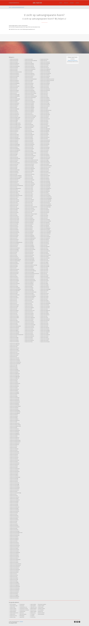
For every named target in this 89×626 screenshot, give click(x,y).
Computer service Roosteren (44, 142)
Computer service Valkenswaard (45, 303)
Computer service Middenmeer (29, 239)
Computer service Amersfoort (14, 73)
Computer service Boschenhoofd (15, 158)
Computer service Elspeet (14, 266)
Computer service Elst (13, 267)
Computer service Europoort (14, 279)
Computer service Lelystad (29, 186)
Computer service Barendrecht (14, 103)
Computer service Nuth (28, 303)
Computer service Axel (13, 93)
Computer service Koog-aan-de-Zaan (30, 152)
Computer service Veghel (44, 311)
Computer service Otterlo (44, 66)
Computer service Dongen (14, 236)
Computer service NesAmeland (29, 269)
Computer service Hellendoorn (29, 73)
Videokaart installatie (41, 608)
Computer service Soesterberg (45, 219)
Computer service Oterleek (44, 64)
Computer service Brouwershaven (15, 178)
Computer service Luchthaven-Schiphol (31, 213)
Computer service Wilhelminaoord (15, 441)
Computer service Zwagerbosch (14, 585)
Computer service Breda (13, 168)
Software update (40, 607)
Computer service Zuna (13, 573)
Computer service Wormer (14, 481)
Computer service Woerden (14, 472)
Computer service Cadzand (14, 192)
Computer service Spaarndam (45, 222)
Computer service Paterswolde (45, 90)
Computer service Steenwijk (44, 243)
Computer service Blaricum (14, 141)
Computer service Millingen (29, 242)
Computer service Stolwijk (44, 249)
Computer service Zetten (13, 528)
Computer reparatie (13, 611)
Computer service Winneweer (14, 451)
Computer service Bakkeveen (14, 100)
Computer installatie (13, 608)
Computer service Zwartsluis (14, 592)
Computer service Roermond (44, 137)
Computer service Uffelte (44, 283)
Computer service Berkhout (14, 130)
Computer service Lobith (28, 202)
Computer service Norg (28, 300)
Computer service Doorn (13, 238)
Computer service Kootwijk (29, 154)
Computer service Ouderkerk (44, 77)
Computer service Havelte (29, 59)
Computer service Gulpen (14, 320)
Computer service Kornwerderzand (30, 155)
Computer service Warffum (14, 382)
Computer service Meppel (29, 233)
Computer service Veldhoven (44, 314)
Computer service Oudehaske (45, 74)
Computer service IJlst (28, 123)
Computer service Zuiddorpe (14, 555)
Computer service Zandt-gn (14, 515)
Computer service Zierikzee (14, 536)
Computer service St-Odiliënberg (45, 232)
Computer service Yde (13, 494)
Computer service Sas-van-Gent (45, 157)
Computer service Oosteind (29, 320)
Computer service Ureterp (44, 290)
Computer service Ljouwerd (29, 201)
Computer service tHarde (44, 269)
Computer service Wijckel (14, 417)
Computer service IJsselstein (29, 127)
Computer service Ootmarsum (29, 330)
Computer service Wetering (14, 409)
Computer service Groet (13, 313)
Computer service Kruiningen (29, 165)
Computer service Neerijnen (29, 267)
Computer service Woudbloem (14, 485)
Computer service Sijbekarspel (45, 191)
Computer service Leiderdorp (29, 182)
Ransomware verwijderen (42, 604)
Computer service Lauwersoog (29, 174)
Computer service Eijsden (14, 262)
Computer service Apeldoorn (14, 80)
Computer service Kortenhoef (29, 157)
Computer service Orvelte (44, 59)
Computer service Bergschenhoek (15, 125)
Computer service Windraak (14, 448)
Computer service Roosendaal (45, 141)
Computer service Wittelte (14, 465)
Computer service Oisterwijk (29, 313)
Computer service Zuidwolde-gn (15, 569)
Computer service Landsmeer (29, 171)
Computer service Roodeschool (45, 140)
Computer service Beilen (13, 110)
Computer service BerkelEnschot (15, 128)
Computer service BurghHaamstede (15, 188)
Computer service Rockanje (44, 134)
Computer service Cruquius (14, 205)
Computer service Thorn (44, 272)
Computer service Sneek (44, 216)
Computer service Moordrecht (29, 255)
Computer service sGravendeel (45, 181)
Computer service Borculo (14, 152)
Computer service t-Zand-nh (44, 260)
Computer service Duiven (14, 246)
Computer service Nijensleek (29, 284)
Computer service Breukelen (14, 172)
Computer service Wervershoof (14, 400)
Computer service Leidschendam (30, 184)
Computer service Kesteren (29, 141)
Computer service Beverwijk (14, 137)
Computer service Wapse (13, 380)
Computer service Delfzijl (13, 215)
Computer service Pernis (44, 93)
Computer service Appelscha (14, 81)
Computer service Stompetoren (45, 250)
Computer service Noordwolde (29, 297)
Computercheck (22, 604)
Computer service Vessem (44, 324)
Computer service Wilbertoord (14, 437)
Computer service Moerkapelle (29, 246)
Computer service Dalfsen (14, 209)
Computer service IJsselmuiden (29, 125)
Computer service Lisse (28, 198)
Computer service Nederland (29, 266)
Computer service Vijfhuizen (44, 327)
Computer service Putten (44, 107)
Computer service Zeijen (13, 521)
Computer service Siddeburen (45, 189)
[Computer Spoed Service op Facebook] (75, 622)
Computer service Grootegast (14, 317)
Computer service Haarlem (14, 324)
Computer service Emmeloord (14, 269)
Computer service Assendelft (14, 90)
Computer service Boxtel (13, 165)
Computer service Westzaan (14, 407)
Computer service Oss (43, 60)
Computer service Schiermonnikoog (45, 165)
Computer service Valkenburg (45, 301)
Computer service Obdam (29, 304)
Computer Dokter (12, 607)
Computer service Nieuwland (29, 277)
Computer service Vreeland (14, 355)
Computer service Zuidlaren (14, 562)
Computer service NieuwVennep (30, 279)
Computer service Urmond (44, 293)
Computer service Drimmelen (14, 243)
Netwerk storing (32, 612)
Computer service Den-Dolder (14, 218)
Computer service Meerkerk (29, 232)
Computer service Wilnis (13, 445)
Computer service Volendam (14, 345)
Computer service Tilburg (44, 274)
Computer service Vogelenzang (14, 343)
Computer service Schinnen (44, 168)
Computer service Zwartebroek (14, 589)
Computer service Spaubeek (44, 225)
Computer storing (12, 617)
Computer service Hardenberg (14, 331)
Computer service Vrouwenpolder (15, 363)
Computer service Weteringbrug (15, 410)
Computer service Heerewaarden (30, 67)
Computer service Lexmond (29, 191)
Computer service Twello (44, 279)
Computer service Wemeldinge (14, 397)
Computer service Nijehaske (29, 283)
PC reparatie (32, 615)
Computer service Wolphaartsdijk (15, 477)
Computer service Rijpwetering (45, 128)
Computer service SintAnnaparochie (46, 205)
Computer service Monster (29, 250)
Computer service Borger (13, 154)
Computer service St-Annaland (45, 229)
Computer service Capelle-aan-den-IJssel (16, 195)
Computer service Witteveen (14, 470)
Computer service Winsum (14, 455)
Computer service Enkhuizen (14, 272)
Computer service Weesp (13, 396)
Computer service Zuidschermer (15, 566)
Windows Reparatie (41, 614)
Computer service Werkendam (14, 399)
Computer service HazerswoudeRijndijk (31, 60)
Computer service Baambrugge (14, 94)
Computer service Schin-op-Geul (45, 167)
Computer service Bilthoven (14, 140)
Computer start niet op (13, 615)
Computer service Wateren (14, 390)
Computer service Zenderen (14, 525)
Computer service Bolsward (14, 151)
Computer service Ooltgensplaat (30, 317)
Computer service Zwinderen (14, 597)
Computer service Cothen (14, 202)
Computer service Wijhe (13, 421)
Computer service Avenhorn (14, 91)
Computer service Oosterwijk (29, 326)
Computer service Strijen (44, 252)
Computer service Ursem (44, 294)
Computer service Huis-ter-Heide (30, 117)
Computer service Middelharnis (29, 236)
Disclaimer (21, 621)
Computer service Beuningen (14, 134)
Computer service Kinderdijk (29, 142)
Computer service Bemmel (14, 111)
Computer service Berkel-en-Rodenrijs (16, 127)
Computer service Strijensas (44, 253)
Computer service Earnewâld (14, 250)
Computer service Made (28, 225)
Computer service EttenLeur (14, 277)
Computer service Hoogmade (29, 108)
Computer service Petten (44, 96)
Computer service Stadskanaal (45, 238)
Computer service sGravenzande (45, 185)
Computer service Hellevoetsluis (30, 74)
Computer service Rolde (44, 138)
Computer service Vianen (44, 326)
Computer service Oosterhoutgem (30, 324)
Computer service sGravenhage (45, 182)
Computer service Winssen (14, 454)
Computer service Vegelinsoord (45, 310)
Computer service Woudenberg (14, 487)
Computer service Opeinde (29, 331)
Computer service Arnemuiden (14, 86)
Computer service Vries (13, 356)
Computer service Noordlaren (29, 290)
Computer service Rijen (44, 127)
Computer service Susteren (44, 256)
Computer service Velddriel (44, 313)
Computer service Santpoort (44, 154)
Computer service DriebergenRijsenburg (16, 242)
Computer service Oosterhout (29, 323)
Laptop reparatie (33, 605)
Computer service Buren (13, 186)
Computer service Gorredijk (14, 306)
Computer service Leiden (28, 181)
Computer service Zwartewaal (14, 590)
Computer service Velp (43, 316)
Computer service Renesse (44, 117)
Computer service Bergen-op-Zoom (15, 124)
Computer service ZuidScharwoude (15, 565)
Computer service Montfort (29, 253)
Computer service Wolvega (14, 478)
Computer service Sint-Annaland (45, 195)
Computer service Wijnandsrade (15, 430)
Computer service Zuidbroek (14, 553)
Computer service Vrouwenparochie (15, 362)
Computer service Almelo (14, 69)
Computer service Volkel (13, 346)
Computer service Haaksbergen (14, 321)
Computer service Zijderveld (14, 538)
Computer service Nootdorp (29, 299)
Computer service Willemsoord (14, 443)
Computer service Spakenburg (45, 223)
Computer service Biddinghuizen (15, 138)
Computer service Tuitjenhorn (45, 277)
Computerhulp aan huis (23, 607)
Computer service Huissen (29, 120)
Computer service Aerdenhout (14, 63)
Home (10, 7)
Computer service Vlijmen (44, 337)
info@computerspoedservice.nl (72, 60)
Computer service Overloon (44, 86)
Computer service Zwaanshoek (14, 583)
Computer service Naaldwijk (29, 262)
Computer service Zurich (13, 576)
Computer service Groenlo (14, 311)
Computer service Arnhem (14, 87)
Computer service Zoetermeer (14, 543)
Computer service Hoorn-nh (29, 114)
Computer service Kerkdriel (29, 138)
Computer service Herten (28, 81)
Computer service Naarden (29, 263)
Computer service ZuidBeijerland (15, 552)
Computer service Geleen (14, 293)
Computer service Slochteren (44, 211)
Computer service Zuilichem (14, 572)
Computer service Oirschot (29, 311)
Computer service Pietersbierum (45, 100)
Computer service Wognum (14, 474)
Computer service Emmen (14, 270)
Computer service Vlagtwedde (45, 331)
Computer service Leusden (29, 189)
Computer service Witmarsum (14, 464)
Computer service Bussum (14, 189)
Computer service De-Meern (14, 212)
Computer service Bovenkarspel (15, 162)
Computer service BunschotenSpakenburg (16, 185)
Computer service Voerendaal (45, 341)
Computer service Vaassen (44, 300)
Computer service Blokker (14, 147)
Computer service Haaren (14, 323)
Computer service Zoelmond (14, 542)
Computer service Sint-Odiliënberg (45, 199)
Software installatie (41, 605)
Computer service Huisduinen (29, 118)
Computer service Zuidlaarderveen (15, 559)
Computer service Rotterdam (44, 144)
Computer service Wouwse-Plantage (15, 492)
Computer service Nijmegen (29, 287)
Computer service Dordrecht (14, 239)
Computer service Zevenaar (14, 529)
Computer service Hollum (29, 98)
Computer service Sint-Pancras (45, 202)
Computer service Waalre (13, 367)
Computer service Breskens (14, 171)
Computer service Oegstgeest (29, 307)
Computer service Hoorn (28, 113)
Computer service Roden (44, 135)
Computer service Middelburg (29, 235)
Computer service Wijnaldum (14, 428)
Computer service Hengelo (29, 80)
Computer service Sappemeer (44, 155)
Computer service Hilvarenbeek (29, 87)
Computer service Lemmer (29, 188)
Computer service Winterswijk (14, 460)
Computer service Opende (29, 333)
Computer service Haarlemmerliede (15, 326)
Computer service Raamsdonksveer (45, 110)
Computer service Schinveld (44, 169)
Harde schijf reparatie (23, 614)
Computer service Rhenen (44, 123)
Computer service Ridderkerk (44, 125)
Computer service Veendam (44, 304)
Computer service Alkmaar (14, 67)
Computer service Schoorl (44, 174)
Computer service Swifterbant (45, 257)
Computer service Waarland (14, 372)
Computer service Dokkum (14, 233)
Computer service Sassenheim (45, 158)
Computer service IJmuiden (29, 124)
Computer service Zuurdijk (14, 579)
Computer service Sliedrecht (44, 209)
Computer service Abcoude (14, 60)
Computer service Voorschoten (14, 350)
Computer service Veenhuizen (45, 307)
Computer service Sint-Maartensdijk (45, 196)
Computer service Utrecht (44, 297)
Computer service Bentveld (14, 115)
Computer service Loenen (29, 205)
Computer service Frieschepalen (15, 287)
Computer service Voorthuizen (14, 353)
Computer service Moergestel (29, 245)
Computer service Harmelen (14, 338)
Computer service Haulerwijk (14, 341)
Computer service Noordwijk (29, 293)
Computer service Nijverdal (29, 289)
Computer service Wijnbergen (14, 431)
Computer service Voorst (13, 352)
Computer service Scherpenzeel (45, 162)
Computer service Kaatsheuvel (29, 134)
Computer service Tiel (43, 273)
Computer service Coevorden (14, 199)
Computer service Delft (13, 213)
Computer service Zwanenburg (14, 587)
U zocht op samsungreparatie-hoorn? (18, 7)
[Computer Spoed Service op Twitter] (77, 622)
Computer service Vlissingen (44, 338)
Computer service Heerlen (29, 70)
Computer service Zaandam (14, 502)
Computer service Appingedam (14, 83)
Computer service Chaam (14, 198)
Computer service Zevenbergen (14, 531)
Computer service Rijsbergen (44, 130)
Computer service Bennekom (14, 113)
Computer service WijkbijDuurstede (15, 426)
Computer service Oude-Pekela (45, 71)
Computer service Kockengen (29, 148)
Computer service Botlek (13, 161)
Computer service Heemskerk (29, 63)
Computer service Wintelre (14, 458)
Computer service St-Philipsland (45, 236)
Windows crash (40, 611)
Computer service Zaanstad (14, 505)
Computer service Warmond (14, 384)
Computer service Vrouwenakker (15, 360)
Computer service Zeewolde (14, 519)
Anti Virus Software (13, 604)
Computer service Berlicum (14, 131)
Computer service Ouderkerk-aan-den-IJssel (47, 80)
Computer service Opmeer (29, 338)
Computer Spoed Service (14, 2)
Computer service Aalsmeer (14, 59)
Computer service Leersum (29, 178)
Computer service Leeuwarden (29, 179)
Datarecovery (22, 612)
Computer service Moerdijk (29, 243)
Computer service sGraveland (44, 179)
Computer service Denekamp (14, 222)
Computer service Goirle (13, 301)
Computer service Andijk (13, 77)
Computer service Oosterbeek (29, 321)
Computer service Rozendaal (44, 148)
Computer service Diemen (14, 228)
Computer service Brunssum (14, 181)
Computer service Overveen (44, 87)
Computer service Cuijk (13, 206)
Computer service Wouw (13, 491)
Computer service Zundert (14, 575)
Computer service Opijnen (29, 337)
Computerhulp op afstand (24, 608)
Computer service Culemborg (14, 208)
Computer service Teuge (44, 267)
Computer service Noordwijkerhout (30, 296)
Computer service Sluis (43, 213)
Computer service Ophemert (29, 334)
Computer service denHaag (14, 223)
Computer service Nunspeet (29, 301)
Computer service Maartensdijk (29, 219)
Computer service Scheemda (44, 161)
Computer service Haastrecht (14, 328)
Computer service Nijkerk (29, 286)
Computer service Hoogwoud (29, 111)
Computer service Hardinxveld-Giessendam (16, 334)
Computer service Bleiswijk (14, 142)
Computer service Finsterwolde (14, 283)
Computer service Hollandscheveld (30, 97)
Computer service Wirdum (14, 461)
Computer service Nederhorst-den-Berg (31, 265)
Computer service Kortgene (29, 158)
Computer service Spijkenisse (44, 226)
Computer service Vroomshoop (14, 359)
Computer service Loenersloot (29, 208)
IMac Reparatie (22, 615)
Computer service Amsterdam (14, 76)
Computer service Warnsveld (14, 386)
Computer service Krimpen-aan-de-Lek (31, 161)
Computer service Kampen (29, 135)
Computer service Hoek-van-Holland (30, 93)
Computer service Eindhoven (14, 263)
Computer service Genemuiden (14, 294)
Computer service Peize (44, 91)
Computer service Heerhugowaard (30, 69)
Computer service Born (13, 155)
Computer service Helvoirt (29, 77)
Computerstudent (22, 611)
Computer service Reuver (44, 120)
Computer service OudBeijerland (45, 69)
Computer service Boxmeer (14, 164)
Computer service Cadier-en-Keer (15, 191)
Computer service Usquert (44, 296)
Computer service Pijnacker (44, 101)
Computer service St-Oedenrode (45, 233)
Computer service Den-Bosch (14, 216)
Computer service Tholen (44, 270)
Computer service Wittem (14, 467)
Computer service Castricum (14, 196)
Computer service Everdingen (14, 280)
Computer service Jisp (28, 128)
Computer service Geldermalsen (15, 290)
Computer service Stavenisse (44, 240)
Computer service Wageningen (14, 377)
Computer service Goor (13, 303)
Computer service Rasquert (44, 111)
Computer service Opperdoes (29, 340)
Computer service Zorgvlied (14, 548)
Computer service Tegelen (44, 262)
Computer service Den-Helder (14, 219)
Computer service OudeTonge (45, 83)
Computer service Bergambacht (14, 118)
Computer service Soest (44, 218)
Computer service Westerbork (14, 403)
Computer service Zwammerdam (15, 586)
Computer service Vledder (44, 333)
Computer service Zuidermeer (14, 556)
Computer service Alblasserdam (15, 66)
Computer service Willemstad (14, 444)
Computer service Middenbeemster (30, 238)
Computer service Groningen (14, 316)
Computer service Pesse (44, 94)
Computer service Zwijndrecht (14, 596)
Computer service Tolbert (44, 276)
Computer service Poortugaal (44, 103)
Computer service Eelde (13, 255)
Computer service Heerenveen (29, 66)
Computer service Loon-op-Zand (30, 209)
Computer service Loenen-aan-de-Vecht (31, 206)
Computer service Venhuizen (44, 320)
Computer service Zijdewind (14, 539)
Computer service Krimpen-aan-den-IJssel (31, 162)
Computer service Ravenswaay (45, 114)
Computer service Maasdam (29, 222)
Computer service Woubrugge (14, 484)
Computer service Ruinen (44, 151)
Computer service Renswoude (45, 118)
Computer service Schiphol (44, 171)
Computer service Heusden (29, 84)
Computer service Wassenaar (14, 389)
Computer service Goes (13, 300)
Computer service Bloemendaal (14, 145)
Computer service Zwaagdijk (14, 582)
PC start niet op (32, 617)
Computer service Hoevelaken (29, 94)
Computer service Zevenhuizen (14, 535)
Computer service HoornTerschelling (30, 115)
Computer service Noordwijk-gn (30, 294)
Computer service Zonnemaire (14, 546)
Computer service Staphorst (44, 239)
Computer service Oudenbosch (45, 76)
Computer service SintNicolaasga (45, 206)
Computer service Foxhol (14, 284)
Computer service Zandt (13, 514)
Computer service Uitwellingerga (45, 289)
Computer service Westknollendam (15, 406)
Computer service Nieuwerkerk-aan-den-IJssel (32, 273)
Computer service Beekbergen (14, 108)
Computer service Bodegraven (14, 148)
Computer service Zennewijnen (14, 526)
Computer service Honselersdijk (30, 101)
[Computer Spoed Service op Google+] (79, 622)
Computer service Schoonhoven (45, 172)
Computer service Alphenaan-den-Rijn (16, 71)
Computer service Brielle (13, 174)
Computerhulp (22, 605)
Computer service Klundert (29, 147)
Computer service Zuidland (14, 560)
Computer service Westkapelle (14, 404)
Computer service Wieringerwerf (15, 413)
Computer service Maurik (29, 229)
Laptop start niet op (33, 607)
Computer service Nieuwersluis (29, 274)
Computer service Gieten (13, 296)
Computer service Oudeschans (45, 81)
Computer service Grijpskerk (14, 310)
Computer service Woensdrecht (14, 471)
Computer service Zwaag (13, 580)
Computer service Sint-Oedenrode (45, 201)
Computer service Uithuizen (44, 287)
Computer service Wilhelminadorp (15, 440)
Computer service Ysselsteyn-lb (14, 499)
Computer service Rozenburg (44, 147)
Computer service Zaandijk (14, 504)
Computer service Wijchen (14, 416)
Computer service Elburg (13, 265)
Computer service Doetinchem (14, 232)
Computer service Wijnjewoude (14, 434)
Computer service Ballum (14, 101)
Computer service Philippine (44, 97)
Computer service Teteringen (44, 266)
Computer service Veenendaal (45, 306)
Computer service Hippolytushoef (30, 91)
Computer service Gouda (13, 307)
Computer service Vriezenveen (14, 357)
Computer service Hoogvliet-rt (29, 110)
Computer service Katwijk (29, 137)
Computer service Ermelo (14, 276)
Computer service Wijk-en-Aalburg (15, 424)
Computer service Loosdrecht (29, 211)
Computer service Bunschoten (14, 184)
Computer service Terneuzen (44, 265)
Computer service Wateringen (14, 393)
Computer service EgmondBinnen (15, 260)
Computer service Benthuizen (14, 114)
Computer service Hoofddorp (29, 103)
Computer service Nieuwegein (29, 272)
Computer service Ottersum (44, 67)
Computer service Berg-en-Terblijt (15, 117)
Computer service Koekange (29, 151)
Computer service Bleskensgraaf (15, 144)
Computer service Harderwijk (14, 333)
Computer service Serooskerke (45, 175)
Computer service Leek (28, 175)
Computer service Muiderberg (29, 257)
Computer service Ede (13, 253)
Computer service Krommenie (29, 164)
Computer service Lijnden (29, 195)
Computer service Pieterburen (45, 98)
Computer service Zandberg (14, 508)
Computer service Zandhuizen (14, 511)
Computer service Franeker (14, 286)
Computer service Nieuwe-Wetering (30, 270)
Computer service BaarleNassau (15, 96)
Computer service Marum (29, 228)
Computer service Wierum (14, 414)
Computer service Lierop (28, 192)
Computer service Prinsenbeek (45, 104)
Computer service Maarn (28, 216)
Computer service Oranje (28, 341)
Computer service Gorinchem (14, 304)
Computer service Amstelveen (14, 74)
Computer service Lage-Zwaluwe (30, 168)
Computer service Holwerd (29, 100)
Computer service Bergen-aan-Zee (15, 123)
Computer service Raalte (44, 108)
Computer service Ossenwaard (45, 63)
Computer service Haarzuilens (14, 327)
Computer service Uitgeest (44, 284)
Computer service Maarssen (29, 218)
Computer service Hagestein (14, 330)
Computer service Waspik (14, 387)
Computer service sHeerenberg (45, 186)
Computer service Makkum (29, 226)
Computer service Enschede (14, 273)
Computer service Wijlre (13, 427)
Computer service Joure (28, 130)
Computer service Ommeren (29, 316)
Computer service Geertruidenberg (15, 289)
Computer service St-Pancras (44, 235)
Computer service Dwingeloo (14, 249)
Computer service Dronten (14, 245)
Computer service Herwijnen (29, 83)
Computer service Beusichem (14, 135)
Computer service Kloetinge (29, 145)
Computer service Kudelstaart (29, 167)
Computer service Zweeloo (14, 593)
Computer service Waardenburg (15, 370)
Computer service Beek (13, 107)
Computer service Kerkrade (29, 140)
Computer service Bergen (14, 121)
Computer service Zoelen (13, 541)
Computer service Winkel (13, 450)
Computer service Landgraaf (29, 169)
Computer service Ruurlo (44, 152)
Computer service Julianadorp (29, 131)
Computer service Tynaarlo (44, 280)
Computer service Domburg (14, 235)
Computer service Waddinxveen (15, 373)
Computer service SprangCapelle (45, 228)
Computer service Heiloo (28, 71)
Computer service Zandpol (14, 512)
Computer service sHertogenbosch (45, 188)
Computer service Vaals (44, 299)
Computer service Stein (44, 245)
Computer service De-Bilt (13, 211)
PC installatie (32, 614)
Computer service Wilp (13, 447)
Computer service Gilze (13, 299)
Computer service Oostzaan (29, 328)
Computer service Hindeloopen (29, 90)
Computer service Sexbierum (44, 178)
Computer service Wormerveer (14, 482)
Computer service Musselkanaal (30, 260)
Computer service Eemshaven (14, 257)
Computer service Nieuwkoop (29, 276)
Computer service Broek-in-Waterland (15, 175)
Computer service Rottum (44, 145)
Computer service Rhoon (44, 124)
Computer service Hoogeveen (29, 104)
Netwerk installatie (33, 611)
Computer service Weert (13, 394)
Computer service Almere (14, 70)
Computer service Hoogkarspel (29, 107)
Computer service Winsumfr (14, 457)
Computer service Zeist (13, 522)
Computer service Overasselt (44, 84)
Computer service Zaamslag (14, 501)
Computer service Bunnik (14, 182)
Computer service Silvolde (44, 192)
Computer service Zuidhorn (14, 558)
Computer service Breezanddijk (14, 169)
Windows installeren (41, 612)
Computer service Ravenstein (44, 113)
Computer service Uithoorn (44, 286)
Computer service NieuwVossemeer (30, 280)
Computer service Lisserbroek (29, 199)
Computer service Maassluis (29, 223)
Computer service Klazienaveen (29, 144)
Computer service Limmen (29, 196)
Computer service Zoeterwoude (15, 545)
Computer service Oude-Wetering (45, 73)
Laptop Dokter (22, 617)
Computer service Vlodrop (44, 340)
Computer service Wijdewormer (15, 420)
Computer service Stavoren (44, 242)
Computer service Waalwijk (14, 369)
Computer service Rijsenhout (44, 131)
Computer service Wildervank (14, 438)
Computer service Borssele (14, 157)
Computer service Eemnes (14, 256)
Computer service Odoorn (29, 306)
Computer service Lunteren (29, 215)
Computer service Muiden (29, 256)
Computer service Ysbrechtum (14, 497)
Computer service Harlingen (14, 337)
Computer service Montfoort (29, 252)
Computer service (12, 614)
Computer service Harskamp (14, 340)
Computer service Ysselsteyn (14, 498)
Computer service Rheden (44, 121)
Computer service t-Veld (44, 259)
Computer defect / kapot (13, 605)
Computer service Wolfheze (14, 475)
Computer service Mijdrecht (29, 240)
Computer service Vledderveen (45, 334)
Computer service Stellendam (44, 246)
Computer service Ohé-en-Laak (29, 310)
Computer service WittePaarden (15, 468)
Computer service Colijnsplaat (14, 201)
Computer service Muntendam (29, 259)
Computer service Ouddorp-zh (45, 70)
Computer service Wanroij (14, 379)
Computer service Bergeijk (14, 120)
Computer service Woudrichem (14, 488)
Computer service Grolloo (14, 314)
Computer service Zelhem (14, 524)
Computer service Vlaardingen (45, 330)
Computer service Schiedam (44, 164)
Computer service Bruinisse (14, 179)
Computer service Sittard (44, 208)
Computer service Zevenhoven (14, 533)
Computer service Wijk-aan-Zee (14, 423)
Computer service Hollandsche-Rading (31, 96)
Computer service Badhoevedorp (15, 98)
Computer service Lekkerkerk (29, 185)
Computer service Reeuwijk (44, 115)
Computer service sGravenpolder (45, 184)
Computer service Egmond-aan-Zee (15, 259)
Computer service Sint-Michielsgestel (46, 198)
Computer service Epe (13, 274)
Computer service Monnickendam (30, 249)
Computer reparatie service (14, 612)
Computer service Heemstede (29, 64)
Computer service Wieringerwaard (15, 411)
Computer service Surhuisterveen (45, 255)
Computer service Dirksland (14, 229)
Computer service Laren (28, 172)
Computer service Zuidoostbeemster (15, 563)
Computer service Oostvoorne (29, 327)
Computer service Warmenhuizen (15, 383)
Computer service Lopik (28, 212)
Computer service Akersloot (14, 64)
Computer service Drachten (14, 240)
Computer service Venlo (44, 321)
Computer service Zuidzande (14, 570)
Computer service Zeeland (14, 518)
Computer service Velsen (44, 317)
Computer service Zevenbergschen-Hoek (16, 532)
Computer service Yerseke (14, 495)
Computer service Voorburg (14, 349)
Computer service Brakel (13, 167)
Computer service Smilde (44, 215)
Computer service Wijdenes (14, 418)
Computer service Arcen (13, 84)
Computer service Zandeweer (14, 509)
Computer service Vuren (13, 366)
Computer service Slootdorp (44, 212)
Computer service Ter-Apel (44, 263)
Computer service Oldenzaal (29, 314)
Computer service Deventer (14, 226)
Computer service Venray (44, 323)
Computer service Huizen (29, 121)
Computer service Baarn (13, 97)
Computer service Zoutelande (14, 549)
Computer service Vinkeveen (44, 328)
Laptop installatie (33, 604)
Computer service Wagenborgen (15, 376)
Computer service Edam (13, 252)
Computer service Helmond (29, 76)
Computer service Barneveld (14, 104)
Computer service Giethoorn (14, 297)
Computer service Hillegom (29, 86)
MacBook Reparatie (33, 608)
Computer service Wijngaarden (14, 433)
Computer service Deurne (14, 225)
